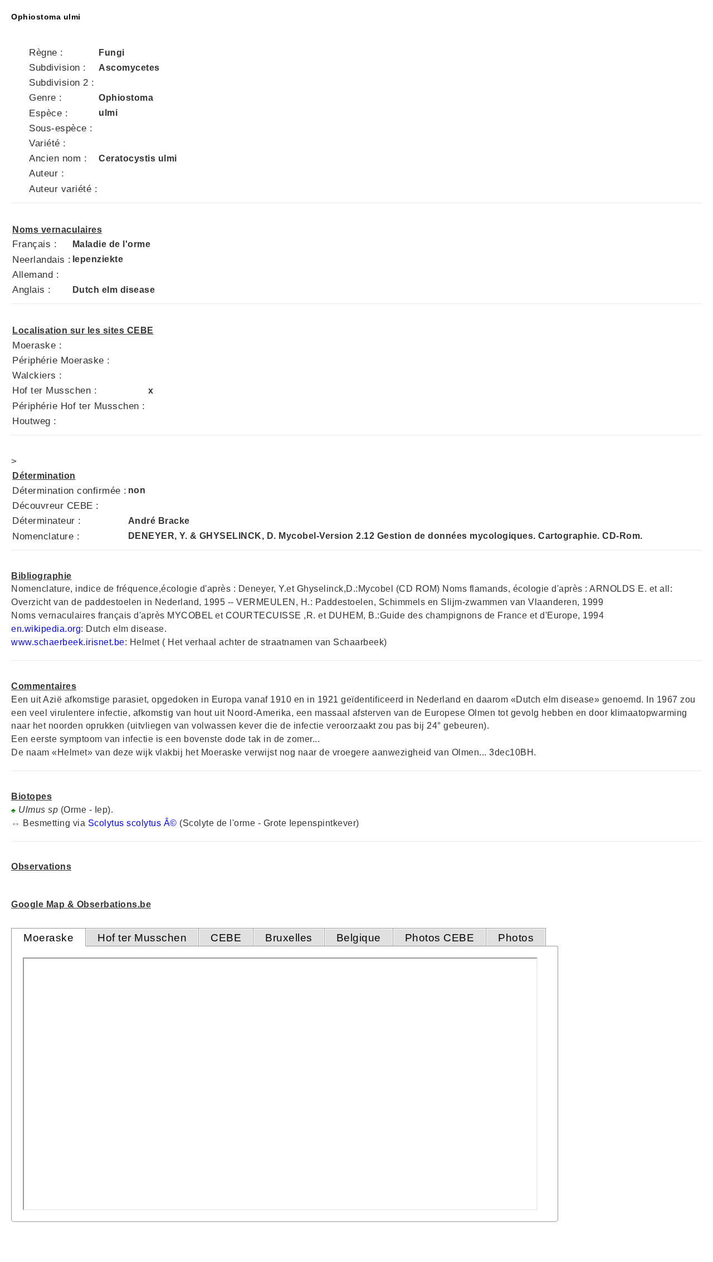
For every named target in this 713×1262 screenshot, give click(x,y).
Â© (170, 823)
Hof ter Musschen (142, 938)
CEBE (226, 938)
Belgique (358, 938)
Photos (516, 938)
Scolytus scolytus (125, 823)
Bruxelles (288, 938)
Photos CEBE (440, 938)
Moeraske (48, 938)
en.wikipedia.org (46, 629)
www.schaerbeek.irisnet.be (68, 642)
